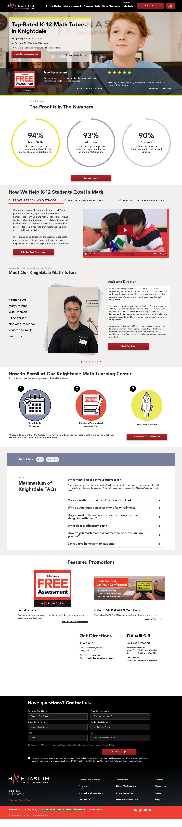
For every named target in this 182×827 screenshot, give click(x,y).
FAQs (158, 793)
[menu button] (170, 6)
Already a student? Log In (76, 55)
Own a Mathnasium (111, 6)
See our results (91, 178)
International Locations (90, 793)
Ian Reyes (15, 336)
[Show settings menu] (159, 254)
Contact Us (84, 800)
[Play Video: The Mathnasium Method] (125, 230)
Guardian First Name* (38, 711)
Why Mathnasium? (72, 6)
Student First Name (36, 722)
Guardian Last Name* (100, 711)
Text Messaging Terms (132, 761)
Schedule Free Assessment (150, 6)
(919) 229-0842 (16, 794)
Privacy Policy (108, 745)
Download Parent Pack (19, 800)
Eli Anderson (17, 318)
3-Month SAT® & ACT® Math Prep (117, 610)
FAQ (97, 6)
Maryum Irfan (18, 306)
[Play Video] (85, 254)
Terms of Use (93, 745)
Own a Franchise (124, 793)
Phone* (31, 733)
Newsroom (160, 786)
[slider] (123, 254)
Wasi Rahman (18, 312)
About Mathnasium (126, 786)
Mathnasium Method (89, 780)
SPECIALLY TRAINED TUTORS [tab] (83, 201)
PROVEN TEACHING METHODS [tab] (32, 200)
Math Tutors (127, 800)
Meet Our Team (128, 346)
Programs (88, 6)
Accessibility (14, 810)
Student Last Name (99, 722)
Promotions (52, 460)
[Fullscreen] (164, 254)
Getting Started (53, 6)
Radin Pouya (18, 300)
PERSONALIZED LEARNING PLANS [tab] (141, 201)
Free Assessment (28, 610)
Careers (159, 780)
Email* (93, 733)
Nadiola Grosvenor (22, 324)
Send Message (119, 752)
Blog (157, 800)
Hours (40, 460)
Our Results (122, 780)
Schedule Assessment (154, 619)
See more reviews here (160, 89)
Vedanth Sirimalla (20, 330)
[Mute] (154, 254)
